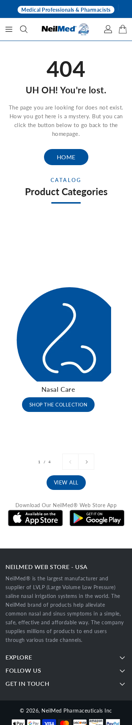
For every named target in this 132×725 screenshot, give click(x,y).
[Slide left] (70, 462)
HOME (66, 156)
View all (66, 482)
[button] (23, 29)
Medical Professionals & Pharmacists (66, 10)
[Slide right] (86, 462)
